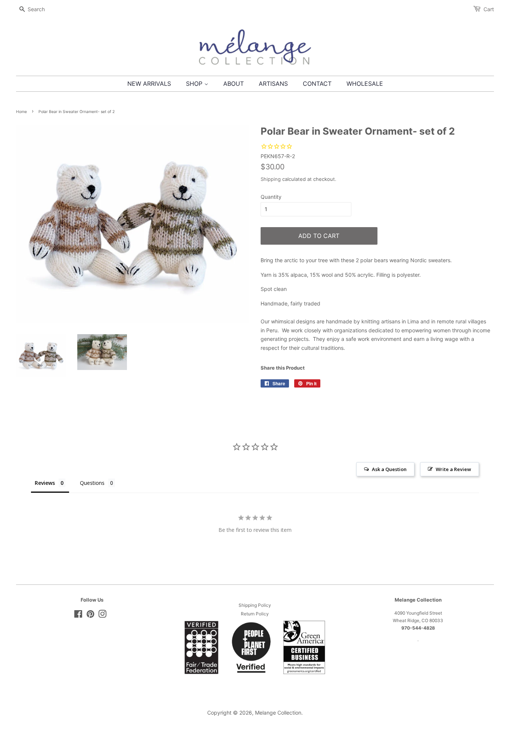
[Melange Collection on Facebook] (78, 615)
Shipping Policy (255, 605)
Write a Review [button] (453, 469)
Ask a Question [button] (389, 469)
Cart (488, 9)
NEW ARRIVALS (149, 83)
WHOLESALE (364, 83)
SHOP (195, 83)
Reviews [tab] (45, 482)
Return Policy (255, 614)
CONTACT (317, 83)
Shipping (271, 179)
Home (21, 111)
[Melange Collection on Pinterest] (90, 615)
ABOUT (233, 83)
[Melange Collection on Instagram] (102, 615)
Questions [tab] (92, 482)
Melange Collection (278, 712)
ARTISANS (273, 83)
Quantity (271, 197)
